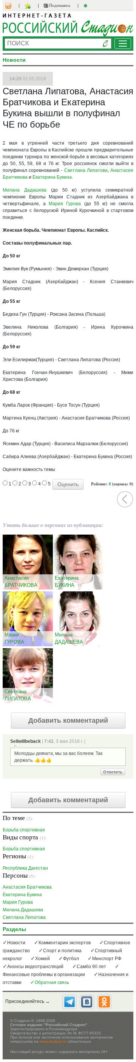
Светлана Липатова (86, 170)
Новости (16, 942)
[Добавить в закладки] (28, 5)
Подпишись (59, 5)
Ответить (112, 772)
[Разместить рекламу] (86, 5)
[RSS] (12, 5)
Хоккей (42, 958)
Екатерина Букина (52, 177)
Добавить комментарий (68, 720)
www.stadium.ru (53, 1041)
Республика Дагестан (25, 868)
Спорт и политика (62, 950)
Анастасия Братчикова (27, 886)
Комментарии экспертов (65, 942)
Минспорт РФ (106, 958)
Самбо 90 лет (91, 966)
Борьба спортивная (24, 829)
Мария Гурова (65, 203)
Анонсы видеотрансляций (35, 966)
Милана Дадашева (24, 190)
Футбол (71, 958)
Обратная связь (52, 982)
